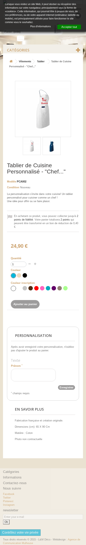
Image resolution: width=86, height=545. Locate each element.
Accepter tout (69, 26)
